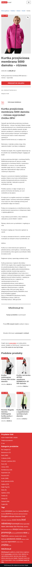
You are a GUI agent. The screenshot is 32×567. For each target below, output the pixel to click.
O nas (3, 443)
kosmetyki (15, 524)
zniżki (10, 545)
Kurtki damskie (5, 481)
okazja (15, 529)
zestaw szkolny (19, 541)
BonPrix (8, 514)
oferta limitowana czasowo (6, 529)
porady (28, 529)
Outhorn (20, 529)
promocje (14, 533)
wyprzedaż (4, 541)
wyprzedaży (12, 343)
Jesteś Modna (16, 520)
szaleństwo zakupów (14, 536)
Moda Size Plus (14, 526)
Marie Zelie (5, 526)
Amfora (3, 511)
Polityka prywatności (7, 440)
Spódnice (3, 492)
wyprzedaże (12, 542)
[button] (27, 17)
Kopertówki (4, 472)
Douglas (4, 516)
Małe (2, 490)
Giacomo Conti (20, 516)
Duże (2, 464)
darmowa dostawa (23, 513)
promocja (6, 532)
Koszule (3, 475)
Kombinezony (5, 469)
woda (27, 539)
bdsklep (21, 511)
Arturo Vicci (15, 511)
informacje (3, 520)
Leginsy (3, 484)
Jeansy (3, 467)
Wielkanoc (24, 539)
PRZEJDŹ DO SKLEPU (16, 83)
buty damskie (15, 513)
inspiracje (9, 520)
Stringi (3, 498)
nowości (26, 526)
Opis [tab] (2, 102)
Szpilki (3, 504)
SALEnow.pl (7, 565)
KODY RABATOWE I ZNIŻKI (9, 437)
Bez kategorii (5, 449)
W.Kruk (4, 539)
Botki (2, 455)
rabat (25, 533)
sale (28, 532)
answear (8, 511)
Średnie (3, 495)
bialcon (26, 511)
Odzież (18, 10)
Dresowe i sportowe (6, 461)
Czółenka (4, 458)
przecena (19, 533)
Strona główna (5, 10)
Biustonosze (4, 452)
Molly (21, 526)
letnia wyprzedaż (24, 523)
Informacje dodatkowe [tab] (14, 102)
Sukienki (3, 501)
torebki (20, 536)
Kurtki (23, 10)
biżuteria (3, 513)
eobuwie (11, 516)
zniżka (4, 544)
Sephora (4, 536)
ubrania (24, 536)
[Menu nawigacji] (29, 2)
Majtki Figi (4, 487)
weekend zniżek (14, 539)
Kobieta (13, 10)
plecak (25, 529)
